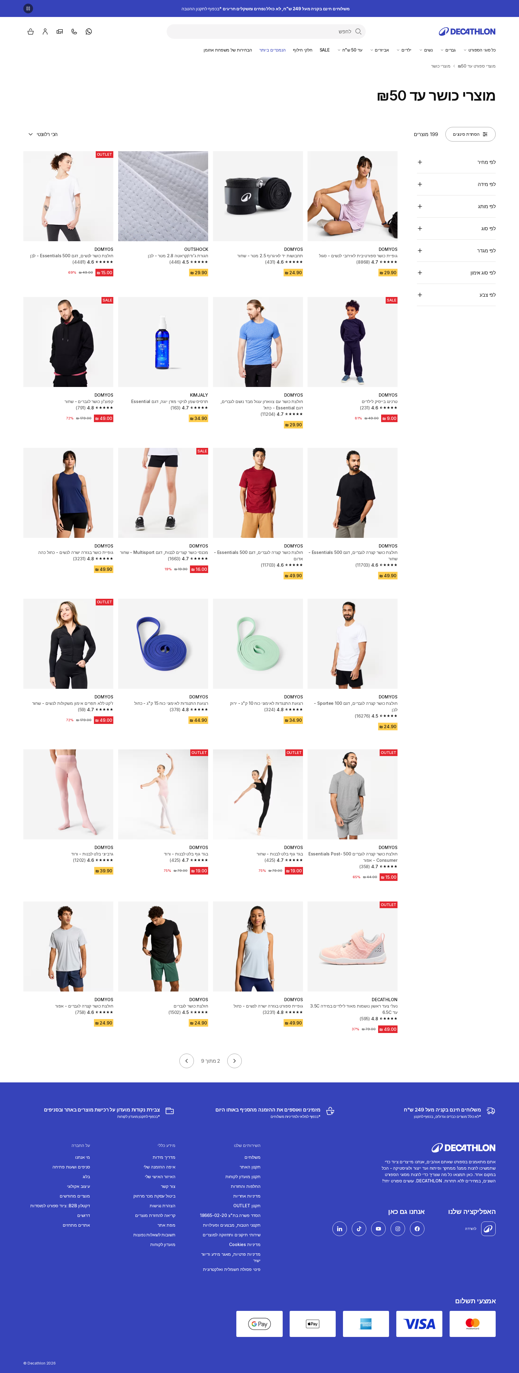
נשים (428, 49)
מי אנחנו (82, 1157)
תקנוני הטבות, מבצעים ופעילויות (232, 1225)
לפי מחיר (486, 162)
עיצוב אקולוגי (78, 1186)
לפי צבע (488, 295)
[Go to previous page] (234, 1061)
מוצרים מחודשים (75, 1195)
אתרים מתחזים (76, 1225)
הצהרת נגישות (162, 1205)
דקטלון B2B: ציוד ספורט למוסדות (60, 1205)
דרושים (83, 1215)
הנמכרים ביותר (272, 49)
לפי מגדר (486, 251)
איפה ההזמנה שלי (159, 1166)
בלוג (86, 1176)
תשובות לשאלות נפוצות (154, 1234)
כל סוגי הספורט (481, 49)
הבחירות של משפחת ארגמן (228, 49)
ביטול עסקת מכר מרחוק (154, 1195)
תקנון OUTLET (247, 1205)
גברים (450, 49)
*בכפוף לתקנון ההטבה (265, 8)
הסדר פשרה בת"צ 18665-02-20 (230, 1215)
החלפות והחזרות (246, 1186)
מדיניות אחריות (247, 1195)
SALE (325, 49)
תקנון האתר (250, 1166)
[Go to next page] (186, 1061)
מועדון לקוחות (162, 1244)
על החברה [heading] (81, 1145)
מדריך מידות (164, 1157)
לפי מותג (487, 206)
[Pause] (28, 8)
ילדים (405, 49)
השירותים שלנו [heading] (247, 1145)
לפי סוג (488, 228)
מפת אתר (166, 1225)
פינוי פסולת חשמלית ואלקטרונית (232, 1269)
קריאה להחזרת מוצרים (155, 1215)
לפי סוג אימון (483, 273)
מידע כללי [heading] (166, 1145)
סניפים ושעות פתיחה (71, 1166)
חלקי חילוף (302, 49)
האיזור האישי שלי (160, 1176)
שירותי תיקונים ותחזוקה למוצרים (232, 1234)
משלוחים (253, 1157)
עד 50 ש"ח (351, 49)
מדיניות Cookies (245, 1244)
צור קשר (168, 1186)
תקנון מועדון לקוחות (243, 1176)
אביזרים (381, 49)
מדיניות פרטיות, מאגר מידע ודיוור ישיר (231, 1257)
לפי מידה (487, 184)
